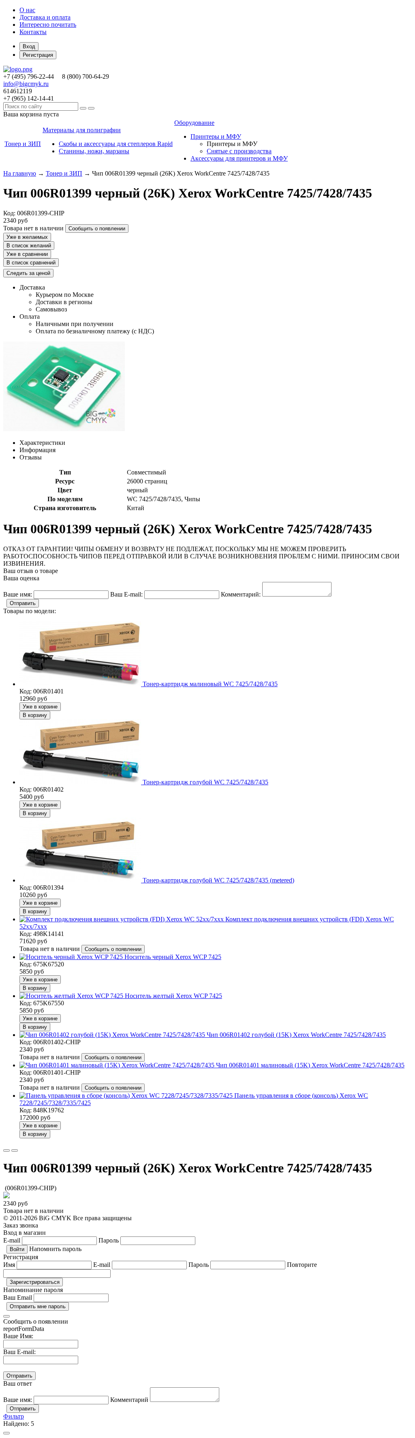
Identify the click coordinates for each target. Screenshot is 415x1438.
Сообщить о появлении (96, 228)
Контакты (33, 31)
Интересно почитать (47, 24)
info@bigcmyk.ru (26, 83)
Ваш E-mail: (19, 1351)
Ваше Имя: (18, 1336)
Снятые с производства (239, 151)
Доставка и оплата (45, 17)
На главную (19, 173)
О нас (27, 9)
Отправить (23, 603)
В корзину (35, 715)
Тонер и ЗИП (64, 173)
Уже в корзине (40, 707)
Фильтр (13, 1416)
